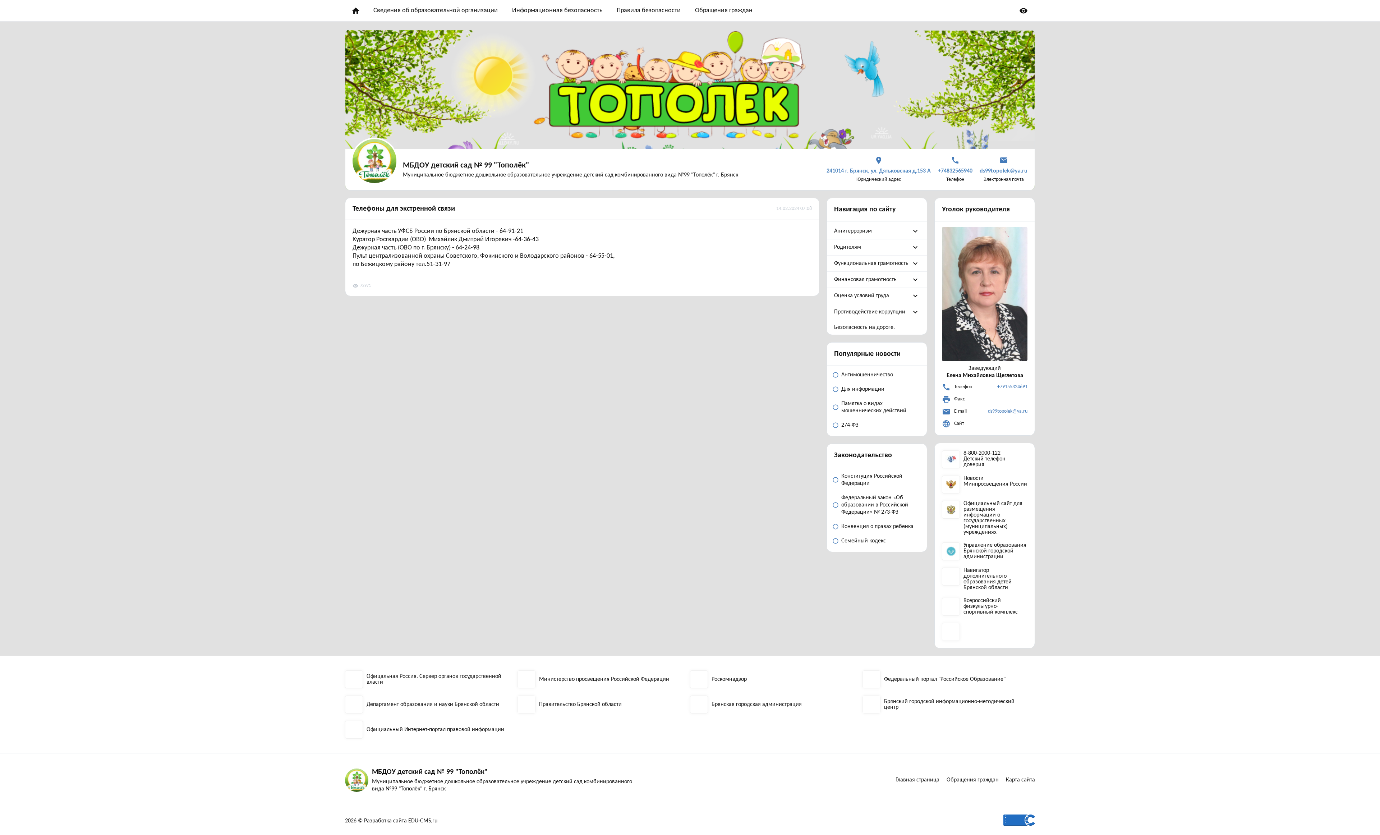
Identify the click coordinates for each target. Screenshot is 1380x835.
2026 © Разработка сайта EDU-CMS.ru (391, 821)
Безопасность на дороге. (864, 327)
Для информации (862, 389)
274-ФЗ (850, 425)
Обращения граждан (724, 10)
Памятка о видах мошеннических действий (873, 407)
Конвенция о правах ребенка (877, 526)
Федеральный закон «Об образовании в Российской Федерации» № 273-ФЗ (874, 505)
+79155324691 (1012, 387)
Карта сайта (1020, 780)
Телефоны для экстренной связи (404, 208)
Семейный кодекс (863, 541)
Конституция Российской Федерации (871, 479)
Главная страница (917, 780)
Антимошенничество (867, 375)
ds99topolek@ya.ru (1007, 411)
